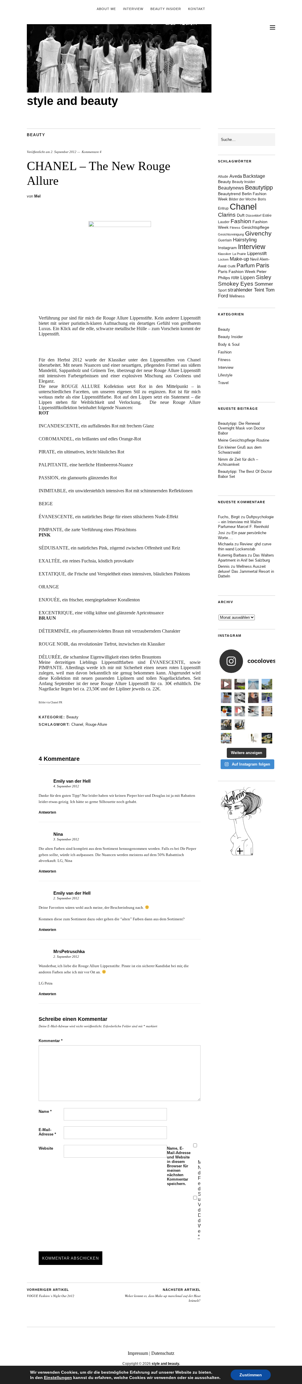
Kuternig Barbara (232, 555)
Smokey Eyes (235, 284)
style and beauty (72, 100)
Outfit (231, 266)
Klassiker (224, 254)
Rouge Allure (96, 724)
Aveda (235, 176)
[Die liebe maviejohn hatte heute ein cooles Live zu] (239, 724)
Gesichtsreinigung (231, 234)
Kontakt (196, 9)
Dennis (224, 566)
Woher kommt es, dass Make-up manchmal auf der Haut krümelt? (163, 1295)
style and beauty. (166, 1364)
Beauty (36, 135)
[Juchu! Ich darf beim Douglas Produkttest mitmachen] (267, 697)
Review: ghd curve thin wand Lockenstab (244, 546)
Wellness (237, 296)
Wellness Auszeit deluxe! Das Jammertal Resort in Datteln (246, 571)
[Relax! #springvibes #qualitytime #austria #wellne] (253, 684)
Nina (58, 834)
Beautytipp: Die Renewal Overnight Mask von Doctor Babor (241, 428)
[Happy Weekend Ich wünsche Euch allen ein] (253, 724)
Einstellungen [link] (58, 1377)
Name (45, 1111)
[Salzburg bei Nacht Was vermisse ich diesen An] (267, 738)
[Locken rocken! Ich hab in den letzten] (253, 697)
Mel (37, 196)
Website (46, 1148)
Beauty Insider (165, 9)
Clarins (227, 215)
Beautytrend (229, 194)
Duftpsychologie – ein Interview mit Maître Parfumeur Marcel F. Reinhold (246, 522)
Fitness (235, 227)
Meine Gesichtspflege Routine (243, 440)
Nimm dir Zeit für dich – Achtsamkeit (238, 462)
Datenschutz (162, 1353)
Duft (240, 215)
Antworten (47, 812)
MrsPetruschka (69, 951)
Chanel (77, 724)
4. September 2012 (66, 786)
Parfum (246, 265)
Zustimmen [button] (250, 1375)
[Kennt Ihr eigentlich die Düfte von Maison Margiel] (226, 697)
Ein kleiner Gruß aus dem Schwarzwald (240, 450)
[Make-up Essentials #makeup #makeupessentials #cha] (239, 697)
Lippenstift (257, 253)
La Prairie (239, 254)
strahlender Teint (246, 290)
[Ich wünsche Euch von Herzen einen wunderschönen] (226, 738)
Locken (223, 259)
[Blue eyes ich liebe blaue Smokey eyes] (267, 724)
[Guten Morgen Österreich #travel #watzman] (267, 684)
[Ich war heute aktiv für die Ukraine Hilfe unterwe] (267, 711)
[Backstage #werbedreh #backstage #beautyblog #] (239, 711)
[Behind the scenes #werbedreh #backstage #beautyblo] (253, 711)
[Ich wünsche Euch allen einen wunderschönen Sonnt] (226, 711)
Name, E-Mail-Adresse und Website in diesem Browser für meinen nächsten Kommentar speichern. (179, 1166)
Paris (262, 265)
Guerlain (225, 240)
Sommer (264, 284)
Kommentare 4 (91, 152)
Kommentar (51, 1041)
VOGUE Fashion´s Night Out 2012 (50, 1293)
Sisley (263, 277)
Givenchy (258, 233)
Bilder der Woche (243, 199)
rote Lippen (243, 277)
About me (106, 9)
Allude (223, 177)
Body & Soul (228, 344)
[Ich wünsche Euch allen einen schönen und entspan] (239, 684)
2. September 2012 (63, 152)
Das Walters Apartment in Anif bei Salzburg (246, 557)
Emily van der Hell (72, 781)
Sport (222, 290)
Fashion (241, 221)
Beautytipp (259, 187)
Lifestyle (225, 375)
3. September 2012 (66, 839)
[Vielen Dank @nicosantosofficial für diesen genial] (226, 684)
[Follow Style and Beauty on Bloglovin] (241, 855)
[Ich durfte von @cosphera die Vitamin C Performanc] (253, 738)
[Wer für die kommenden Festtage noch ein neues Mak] (239, 738)
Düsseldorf (253, 215)
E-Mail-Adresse (47, 1132)
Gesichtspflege (255, 227)
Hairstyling (245, 240)
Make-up (239, 259)
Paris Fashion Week (236, 271)
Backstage (254, 176)
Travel (223, 383)
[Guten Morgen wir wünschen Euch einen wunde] (226, 724)
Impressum (138, 1353)
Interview (133, 9)
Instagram (227, 247)
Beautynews (231, 187)
